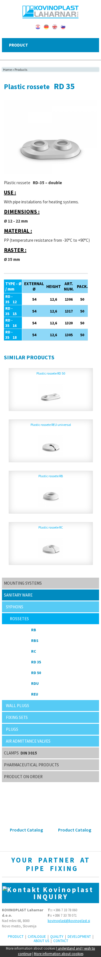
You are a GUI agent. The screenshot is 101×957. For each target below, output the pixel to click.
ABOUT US (41, 940)
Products (21, 69)
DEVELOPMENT (79, 936)
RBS (34, 640)
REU (34, 694)
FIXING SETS (17, 717)
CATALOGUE (37, 936)
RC (33, 651)
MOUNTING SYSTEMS (23, 583)
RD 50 (36, 672)
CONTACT (60, 940)
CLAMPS (20, 753)
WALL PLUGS (17, 705)
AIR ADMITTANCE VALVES (28, 741)
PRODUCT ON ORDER (23, 776)
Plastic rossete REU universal (51, 425)
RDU (35, 683)
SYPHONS (14, 607)
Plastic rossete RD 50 (50, 373)
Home (7, 69)
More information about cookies (58, 953)
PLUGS (12, 729)
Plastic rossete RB (50, 476)
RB (33, 629)
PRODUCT (16, 936)
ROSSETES (19, 618)
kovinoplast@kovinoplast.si (69, 920)
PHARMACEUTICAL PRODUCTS (31, 764)
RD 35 (36, 662)
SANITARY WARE (18, 595)
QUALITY (56, 936)
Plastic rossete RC (50, 527)
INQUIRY (66, 893)
